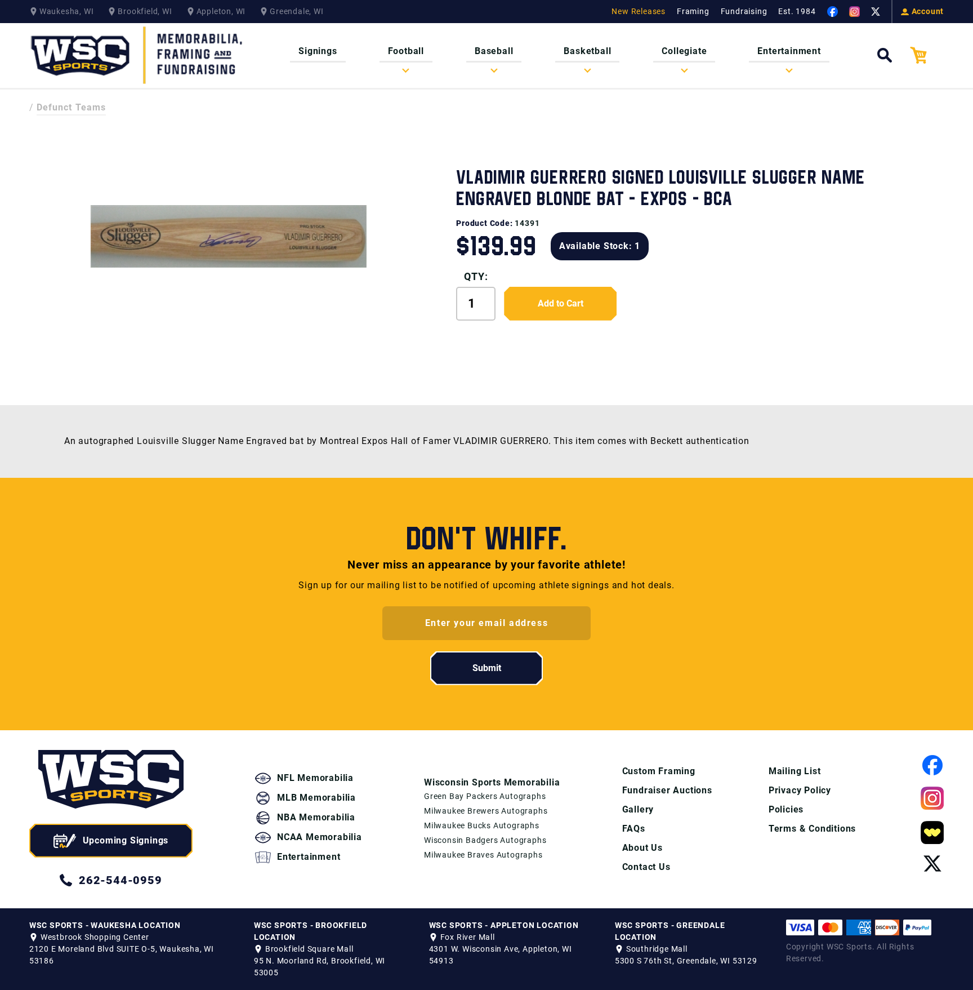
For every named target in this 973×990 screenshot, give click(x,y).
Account (928, 11)
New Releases (639, 11)
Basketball (587, 51)
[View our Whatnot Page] (932, 832)
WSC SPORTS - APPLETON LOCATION (504, 925)
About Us (642, 847)
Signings (317, 51)
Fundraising (744, 11)
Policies (786, 809)
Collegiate (684, 51)
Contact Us (646, 867)
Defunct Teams (71, 107)
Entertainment (788, 51)
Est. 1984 (796, 11)
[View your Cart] (927, 55)
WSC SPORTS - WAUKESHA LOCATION (105, 925)
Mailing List (795, 771)
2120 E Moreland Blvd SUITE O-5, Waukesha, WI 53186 (121, 954)
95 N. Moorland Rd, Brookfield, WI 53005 (319, 966)
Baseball (494, 51)
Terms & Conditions (812, 828)
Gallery (638, 809)
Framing (693, 11)
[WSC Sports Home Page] (137, 55)
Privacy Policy (800, 790)
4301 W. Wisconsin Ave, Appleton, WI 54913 (500, 954)
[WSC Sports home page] (111, 781)
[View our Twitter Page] (875, 12)
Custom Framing (658, 771)
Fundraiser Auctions (667, 790)
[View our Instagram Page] (854, 11)
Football (406, 51)
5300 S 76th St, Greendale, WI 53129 (686, 960)
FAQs (633, 828)
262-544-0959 (120, 880)
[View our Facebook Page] (832, 11)
